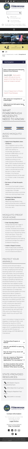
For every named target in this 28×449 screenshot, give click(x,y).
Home (3, 54)
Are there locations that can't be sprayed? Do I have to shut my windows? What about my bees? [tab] (14, 365)
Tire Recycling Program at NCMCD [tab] (12, 341)
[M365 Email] (19, 430)
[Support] (12, 434)
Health (16, 54)
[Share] (13, 1)
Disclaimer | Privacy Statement (14, 424)
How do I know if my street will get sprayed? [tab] (13, 352)
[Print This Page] (3, 52)
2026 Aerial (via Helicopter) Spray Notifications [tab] (14, 104)
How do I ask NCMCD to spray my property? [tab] (14, 347)
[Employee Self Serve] (15, 434)
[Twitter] (8, 1)
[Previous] (5, 47)
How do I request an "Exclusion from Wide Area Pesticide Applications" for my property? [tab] (13, 358)
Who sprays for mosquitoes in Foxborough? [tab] (13, 99)
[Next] (23, 47)
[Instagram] (11, 1)
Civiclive (10, 440)
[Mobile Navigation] (14, 29)
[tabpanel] (14, 85)
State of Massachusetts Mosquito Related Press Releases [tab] (14, 70)
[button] (14, 47)
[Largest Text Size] (6, 52)
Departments (10, 54)
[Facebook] (6, 1)
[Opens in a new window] (8, 130)
